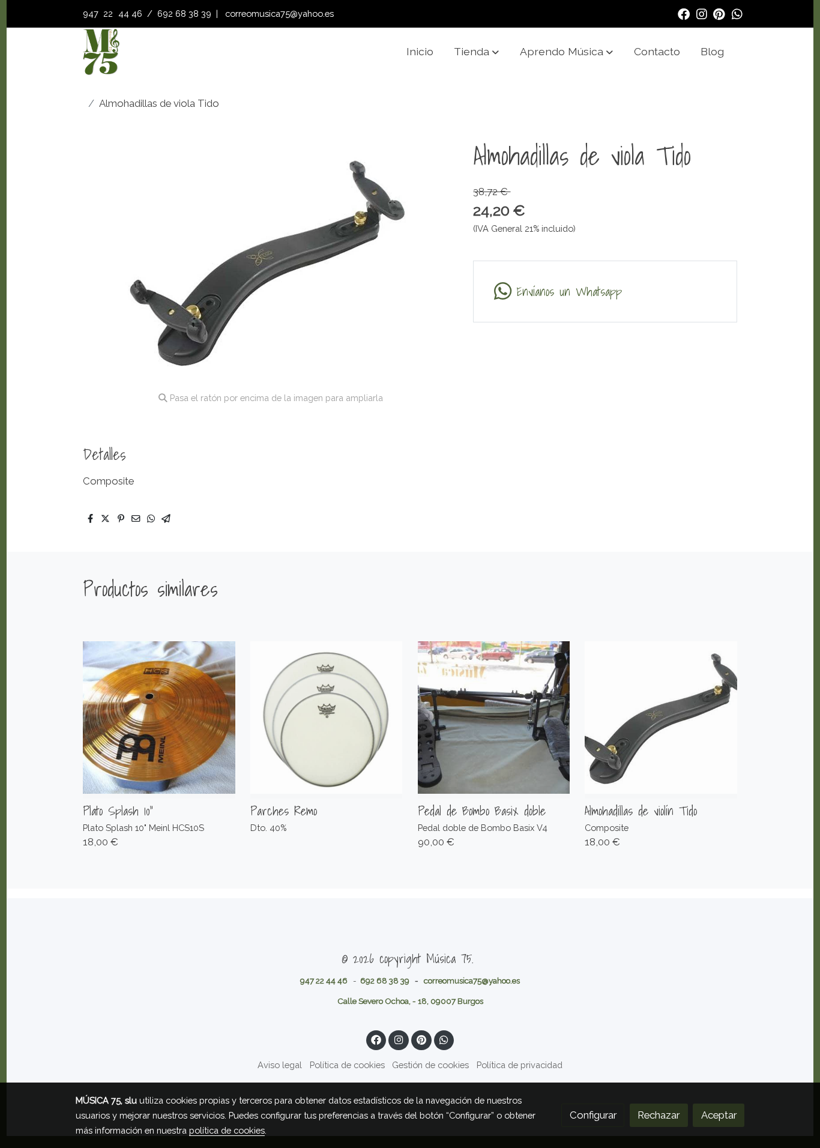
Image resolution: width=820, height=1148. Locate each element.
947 (92, 13)
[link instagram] (701, 13)
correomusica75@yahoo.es (279, 13)
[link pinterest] (719, 13)
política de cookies (227, 1130)
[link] (100, 52)
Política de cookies (347, 1065)
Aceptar (719, 1115)
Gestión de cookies (430, 1065)
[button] (476, 51)
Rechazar (659, 1115)
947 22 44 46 (324, 980)
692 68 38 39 (184, 13)
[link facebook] (684, 13)
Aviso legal (280, 1065)
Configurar (593, 1115)
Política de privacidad (519, 1065)
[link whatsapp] (737, 13)
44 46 (130, 13)
